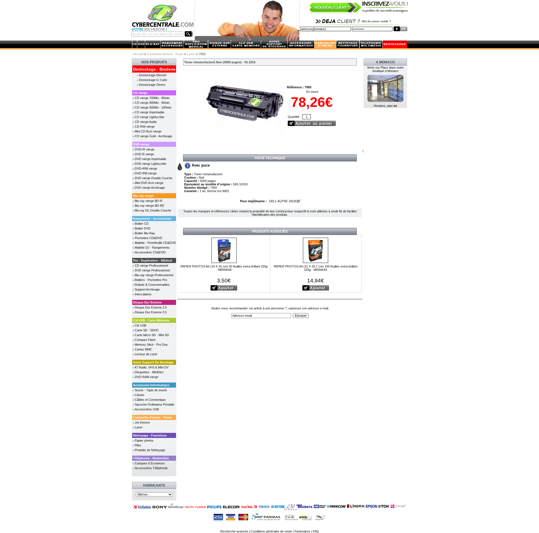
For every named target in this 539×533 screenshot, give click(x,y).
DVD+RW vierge (146, 168)
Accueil (138, 54)
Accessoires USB (147, 409)
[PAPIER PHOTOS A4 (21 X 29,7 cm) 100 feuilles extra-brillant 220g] (315, 250)
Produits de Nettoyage (150, 450)
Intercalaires (143, 294)
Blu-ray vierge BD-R (148, 201)
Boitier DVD (142, 228)
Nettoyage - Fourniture (150, 435)
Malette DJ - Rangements (152, 247)
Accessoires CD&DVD (150, 252)
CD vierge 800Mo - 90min (152, 102)
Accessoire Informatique (151, 385)
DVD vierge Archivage (150, 187)
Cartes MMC (143, 349)
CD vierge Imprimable (149, 112)
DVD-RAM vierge (146, 377)
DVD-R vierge (144, 154)
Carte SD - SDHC (147, 330)
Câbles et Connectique (150, 399)
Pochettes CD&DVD (148, 238)
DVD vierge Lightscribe (150, 163)
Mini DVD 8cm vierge (149, 183)
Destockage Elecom (152, 75)
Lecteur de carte (146, 354)
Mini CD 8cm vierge (148, 131)
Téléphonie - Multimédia (151, 458)
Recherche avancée (234, 531)
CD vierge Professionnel (151, 265)
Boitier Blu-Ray (145, 233)
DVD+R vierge (144, 149)
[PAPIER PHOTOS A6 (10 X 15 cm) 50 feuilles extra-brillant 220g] (224, 250)
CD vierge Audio (146, 121)
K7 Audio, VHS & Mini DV (151, 367)
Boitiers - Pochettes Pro (151, 280)
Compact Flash (145, 339)
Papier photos (144, 440)
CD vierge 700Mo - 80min (152, 98)
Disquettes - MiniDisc (149, 372)
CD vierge (140, 93)
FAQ (316, 531)
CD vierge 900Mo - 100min (153, 107)
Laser (191, 54)
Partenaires (302, 531)
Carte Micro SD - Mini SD (152, 335)
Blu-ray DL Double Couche (153, 210)
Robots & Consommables (152, 284)
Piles (138, 445)
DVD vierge (141, 144)
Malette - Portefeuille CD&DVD (155, 242)
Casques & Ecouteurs (150, 463)
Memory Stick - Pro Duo (151, 344)
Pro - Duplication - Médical (152, 260)
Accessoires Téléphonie (151, 468)
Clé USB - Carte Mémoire (151, 320)
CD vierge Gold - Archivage (153, 136)
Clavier (139, 395)
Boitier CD (142, 223)
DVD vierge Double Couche (153, 178)
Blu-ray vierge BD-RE (149, 205)
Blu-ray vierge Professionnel (154, 275)
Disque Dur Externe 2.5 (151, 307)
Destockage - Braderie (154, 69)
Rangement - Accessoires (152, 218)
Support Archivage (147, 289)
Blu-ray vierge (143, 195)
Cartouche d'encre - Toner (165, 54)
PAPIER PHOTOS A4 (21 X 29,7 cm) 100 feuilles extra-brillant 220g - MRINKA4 (315, 268)
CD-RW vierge (145, 126)
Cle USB (140, 325)
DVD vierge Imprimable (150, 159)
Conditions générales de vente (271, 531)
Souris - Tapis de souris (151, 390)
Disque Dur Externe (147, 302)
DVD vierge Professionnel (152, 270)
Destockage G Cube (153, 80)
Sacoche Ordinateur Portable (154, 404)
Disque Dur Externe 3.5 (151, 312)
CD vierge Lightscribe (149, 117)
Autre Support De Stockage (153, 362)
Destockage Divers (152, 84)
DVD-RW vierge (146, 173)
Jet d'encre (142, 422)
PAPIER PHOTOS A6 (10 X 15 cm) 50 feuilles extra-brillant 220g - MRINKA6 (224, 268)
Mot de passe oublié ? (376, 21)
